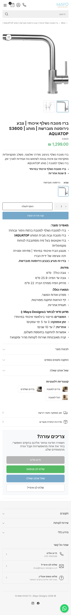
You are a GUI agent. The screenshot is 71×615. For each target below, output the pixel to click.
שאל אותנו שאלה (59, 370)
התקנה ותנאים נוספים (56, 360)
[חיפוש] (6, 14)
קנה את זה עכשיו (35, 215)
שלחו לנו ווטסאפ (35, 469)
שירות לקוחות (61, 522)
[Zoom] (9, 37)
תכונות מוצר (62, 349)
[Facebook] (38, 603)
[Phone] (24, 5)
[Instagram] (33, 603)
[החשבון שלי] (18, 5)
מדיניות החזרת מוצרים (50, 421)
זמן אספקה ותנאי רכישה (50, 412)
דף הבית (65, 23)
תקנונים (64, 513)
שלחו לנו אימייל (35, 487)
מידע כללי (63, 532)
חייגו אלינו (35, 459)
